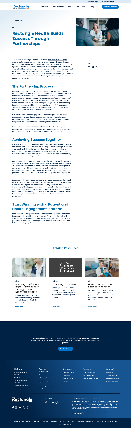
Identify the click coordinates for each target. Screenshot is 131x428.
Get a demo (109, 372)
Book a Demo (65, 349)
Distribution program (89, 372)
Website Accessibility (57, 421)
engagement (47, 93)
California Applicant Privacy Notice (106, 421)
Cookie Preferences (65, 424)
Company (93, 7)
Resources (81, 7)
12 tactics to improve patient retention (45, 382)
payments (38, 93)
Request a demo (110, 7)
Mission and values (69, 372)
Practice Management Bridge (23, 105)
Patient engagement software (20, 381)
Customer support (107, 2)
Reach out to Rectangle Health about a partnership (42, 221)
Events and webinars (112, 379)
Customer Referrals (112, 382)
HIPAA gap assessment (46, 375)
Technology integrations (90, 379)
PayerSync (17, 377)
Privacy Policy (71, 421)
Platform (44, 7)
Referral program (88, 376)
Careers (65, 382)
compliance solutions (63, 93)
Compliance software (21, 385)
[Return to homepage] (21, 7)
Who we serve (58, 7)
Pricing (70, 7)
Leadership (66, 376)
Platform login (93, 2)
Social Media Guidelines (85, 421)
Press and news (68, 379)
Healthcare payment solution (20, 373)
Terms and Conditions (41, 421)
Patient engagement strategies (45, 387)
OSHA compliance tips (45, 378)
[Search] (117, 1)
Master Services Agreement (22, 421)
